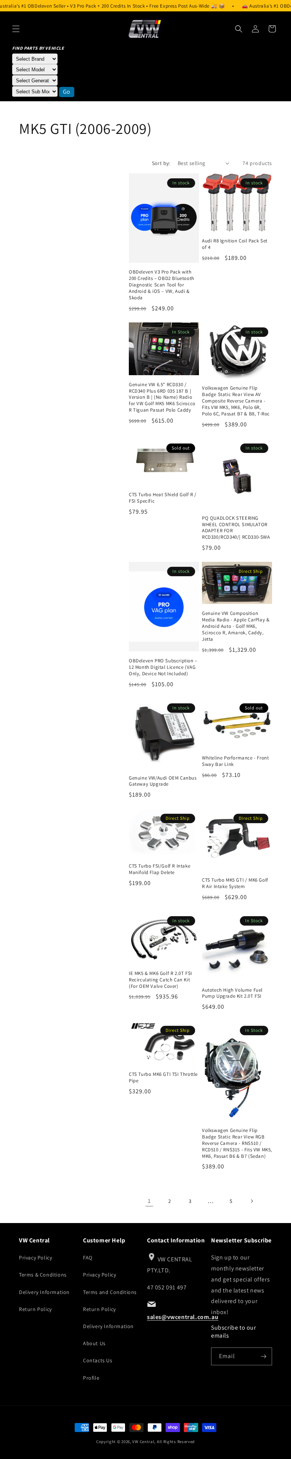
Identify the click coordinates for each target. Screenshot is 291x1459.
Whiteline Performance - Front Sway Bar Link (235, 761)
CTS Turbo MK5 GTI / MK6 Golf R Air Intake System (235, 883)
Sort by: (161, 163)
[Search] (238, 28)
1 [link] (149, 1201)
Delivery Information (44, 1292)
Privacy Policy (35, 1257)
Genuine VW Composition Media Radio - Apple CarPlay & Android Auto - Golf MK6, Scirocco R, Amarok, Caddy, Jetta (235, 626)
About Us (94, 1343)
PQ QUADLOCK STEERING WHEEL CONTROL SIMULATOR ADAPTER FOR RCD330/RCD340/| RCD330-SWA (236, 528)
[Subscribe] (263, 1356)
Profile (91, 1377)
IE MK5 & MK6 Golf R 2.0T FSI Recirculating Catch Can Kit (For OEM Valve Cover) (160, 979)
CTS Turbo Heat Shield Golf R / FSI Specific (163, 498)
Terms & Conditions (43, 1274)
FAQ (87, 1257)
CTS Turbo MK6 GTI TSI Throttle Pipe (163, 1077)
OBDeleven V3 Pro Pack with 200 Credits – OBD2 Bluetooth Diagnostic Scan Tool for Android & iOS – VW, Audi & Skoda (161, 285)
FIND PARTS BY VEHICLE (38, 48)
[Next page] (251, 1201)
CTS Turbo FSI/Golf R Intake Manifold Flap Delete (159, 869)
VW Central (143, 1441)
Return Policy (35, 1309)
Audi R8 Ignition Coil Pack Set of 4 (235, 244)
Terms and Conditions (110, 1292)
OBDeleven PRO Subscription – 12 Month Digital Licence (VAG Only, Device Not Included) (163, 667)
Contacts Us (98, 1360)
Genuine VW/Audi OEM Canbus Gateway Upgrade (163, 781)
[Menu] (16, 28)
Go (66, 92)
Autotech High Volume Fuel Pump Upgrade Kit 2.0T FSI (232, 993)
